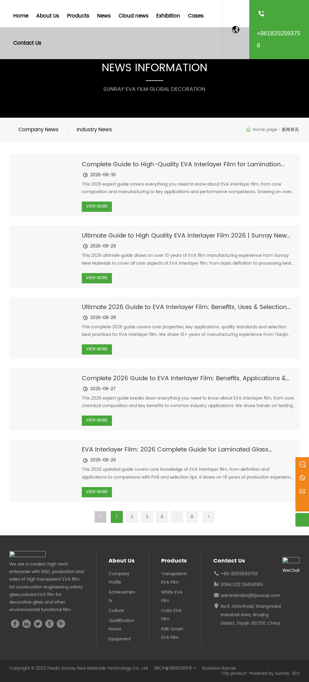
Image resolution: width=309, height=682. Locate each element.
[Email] (302, 491)
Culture (116, 610)
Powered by (262, 673)
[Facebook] (15, 624)
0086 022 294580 (239, 584)
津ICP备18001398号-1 (175, 668)
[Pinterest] (61, 624)
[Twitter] (38, 624)
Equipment (120, 639)
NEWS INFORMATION (154, 68)
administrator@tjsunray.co (248, 595)
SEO (296, 673)
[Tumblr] (49, 624)
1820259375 (242, 573)
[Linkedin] (26, 624)
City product (234, 673)
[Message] (302, 464)
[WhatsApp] (302, 477)
